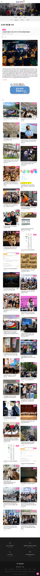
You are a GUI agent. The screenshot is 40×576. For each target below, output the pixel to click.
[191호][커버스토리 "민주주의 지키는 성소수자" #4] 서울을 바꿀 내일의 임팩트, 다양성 (28, 527)
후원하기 (30, 569)
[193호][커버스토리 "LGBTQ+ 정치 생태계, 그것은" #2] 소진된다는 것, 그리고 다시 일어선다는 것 (11, 161)
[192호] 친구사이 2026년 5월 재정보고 (10, 461)
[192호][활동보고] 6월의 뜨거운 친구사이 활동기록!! (11, 310)
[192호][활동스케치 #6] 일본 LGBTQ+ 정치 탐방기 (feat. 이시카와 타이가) (28, 400)
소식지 (20, 11)
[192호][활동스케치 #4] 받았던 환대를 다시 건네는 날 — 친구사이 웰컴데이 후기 (28, 379)
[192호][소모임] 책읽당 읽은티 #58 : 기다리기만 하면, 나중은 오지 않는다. (10, 418)
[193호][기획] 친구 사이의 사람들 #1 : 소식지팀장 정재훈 (10, 227)
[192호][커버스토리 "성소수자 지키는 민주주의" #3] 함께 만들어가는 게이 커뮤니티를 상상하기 (27, 335)
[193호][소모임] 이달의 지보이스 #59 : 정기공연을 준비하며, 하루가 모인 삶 (10, 248)
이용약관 (5, 569)
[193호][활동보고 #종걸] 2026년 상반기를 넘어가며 (28, 119)
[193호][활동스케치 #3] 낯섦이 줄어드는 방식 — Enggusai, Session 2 (11, 205)
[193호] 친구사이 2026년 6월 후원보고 (10, 268)
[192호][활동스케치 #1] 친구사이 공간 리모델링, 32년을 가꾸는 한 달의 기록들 (11, 354)
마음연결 (34, 569)
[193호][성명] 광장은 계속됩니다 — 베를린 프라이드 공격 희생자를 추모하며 (11, 289)
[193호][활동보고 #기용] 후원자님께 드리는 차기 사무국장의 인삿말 (11, 139)
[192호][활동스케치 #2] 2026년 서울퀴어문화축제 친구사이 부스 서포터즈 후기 (28, 357)
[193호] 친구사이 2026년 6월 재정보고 (28, 249)
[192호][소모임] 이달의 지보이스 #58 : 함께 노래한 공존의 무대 (28, 421)
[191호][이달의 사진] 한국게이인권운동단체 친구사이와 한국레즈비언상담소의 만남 (9, 482)
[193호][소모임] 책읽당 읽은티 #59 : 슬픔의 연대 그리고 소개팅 (27, 229)
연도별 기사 (24, 11)
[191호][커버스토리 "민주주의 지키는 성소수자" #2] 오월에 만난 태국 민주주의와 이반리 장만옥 (28, 505)
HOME (15, 11)
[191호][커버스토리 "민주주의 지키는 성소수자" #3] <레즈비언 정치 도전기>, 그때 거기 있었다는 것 (11, 527)
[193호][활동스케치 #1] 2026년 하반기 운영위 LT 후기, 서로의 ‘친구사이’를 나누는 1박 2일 (11, 184)
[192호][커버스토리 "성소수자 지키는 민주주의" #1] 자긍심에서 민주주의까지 (28, 313)
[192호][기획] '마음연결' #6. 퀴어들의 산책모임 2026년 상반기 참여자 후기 (28, 443)
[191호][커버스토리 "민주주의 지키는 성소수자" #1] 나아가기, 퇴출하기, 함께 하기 (11, 505)
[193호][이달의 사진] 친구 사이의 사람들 (11, 118)
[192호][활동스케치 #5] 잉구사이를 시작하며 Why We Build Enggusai (10, 396)
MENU (1, 1)
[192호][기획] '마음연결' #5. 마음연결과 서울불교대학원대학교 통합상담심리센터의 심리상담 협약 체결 (11, 440)
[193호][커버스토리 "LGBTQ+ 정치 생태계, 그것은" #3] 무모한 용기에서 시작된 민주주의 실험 (29, 164)
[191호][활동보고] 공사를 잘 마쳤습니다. (28, 483)
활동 (17, 11)
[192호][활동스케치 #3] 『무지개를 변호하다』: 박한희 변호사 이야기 (10, 375)
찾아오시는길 (25, 569)
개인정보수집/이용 (18, 569)
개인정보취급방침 (11, 569)
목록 (3, 99)
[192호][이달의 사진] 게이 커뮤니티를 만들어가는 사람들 (27, 292)
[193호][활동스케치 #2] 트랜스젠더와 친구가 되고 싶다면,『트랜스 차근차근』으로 (28, 186)
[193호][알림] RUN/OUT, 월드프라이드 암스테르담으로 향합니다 (28, 270)
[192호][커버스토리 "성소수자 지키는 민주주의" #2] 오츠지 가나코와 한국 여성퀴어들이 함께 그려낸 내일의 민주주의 (11, 332)
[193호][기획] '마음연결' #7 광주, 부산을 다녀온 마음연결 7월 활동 (28, 208)
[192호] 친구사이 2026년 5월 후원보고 (28, 463)
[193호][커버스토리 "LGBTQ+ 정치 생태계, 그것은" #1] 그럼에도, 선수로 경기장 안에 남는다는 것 (29, 141)
